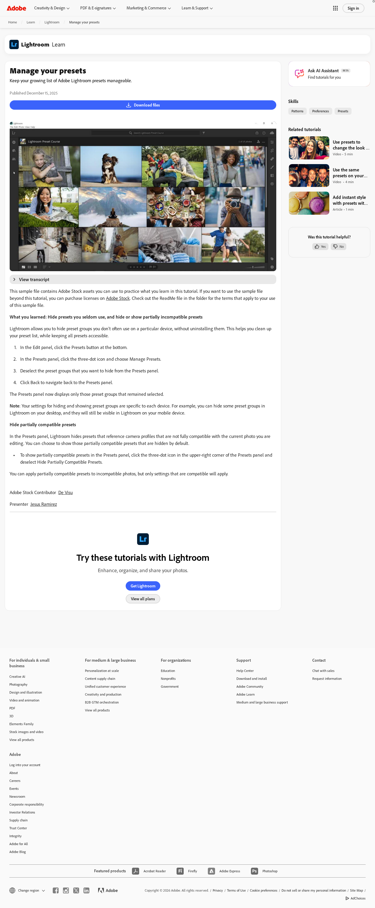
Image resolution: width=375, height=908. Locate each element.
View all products (21, 739)
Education (168, 670)
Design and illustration (25, 692)
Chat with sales (323, 670)
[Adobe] (16, 8)
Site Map (356, 890)
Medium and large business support (262, 702)
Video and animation (24, 700)
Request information (327, 678)
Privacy (218, 890)
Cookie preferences (263, 890)
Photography (18, 684)
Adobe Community (249, 686)
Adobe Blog (17, 851)
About (13, 773)
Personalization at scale (102, 670)
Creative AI (17, 676)
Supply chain (18, 820)
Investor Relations (22, 812)
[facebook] (56, 890)
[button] (335, 8)
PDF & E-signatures (95, 8)
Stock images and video (26, 732)
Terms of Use (236, 890)
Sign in (353, 8)
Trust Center (18, 828)
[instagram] (66, 890)
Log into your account (24, 765)
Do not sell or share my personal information (314, 890)
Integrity (15, 836)
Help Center (245, 670)
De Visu (65, 492)
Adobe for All (18, 844)
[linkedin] (86, 890)
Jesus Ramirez (43, 504)
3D (11, 716)
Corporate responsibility (26, 804)
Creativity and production (103, 694)
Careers (15, 780)
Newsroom (17, 796)
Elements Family (21, 724)
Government (170, 686)
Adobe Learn (245, 694)
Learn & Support (195, 8)
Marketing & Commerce (146, 8)
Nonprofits (168, 678)
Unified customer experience (105, 686)
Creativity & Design (49, 8)
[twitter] (76, 890)
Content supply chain (100, 678)
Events (14, 788)
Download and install (251, 678)
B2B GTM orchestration (102, 702)
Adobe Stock (118, 298)
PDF (12, 708)
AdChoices (358, 898)
